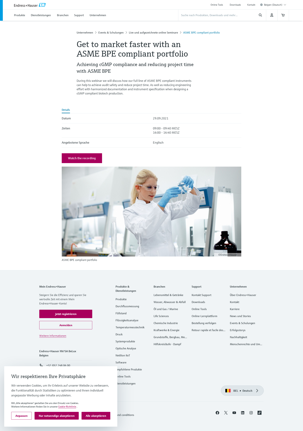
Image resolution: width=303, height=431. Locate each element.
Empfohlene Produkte (129, 369)
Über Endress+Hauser (243, 295)
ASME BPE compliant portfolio (201, 32)
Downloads (235, 4)
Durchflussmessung (127, 306)
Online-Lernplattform (204, 316)
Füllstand (121, 313)
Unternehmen (85, 32)
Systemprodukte (125, 341)
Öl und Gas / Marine (166, 309)
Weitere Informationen (52, 335)
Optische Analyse (126, 348)
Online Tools (217, 4)
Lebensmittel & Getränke (168, 295)
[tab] (66, 110)
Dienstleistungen (126, 383)
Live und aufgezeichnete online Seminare (153, 32)
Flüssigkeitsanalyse (127, 320)
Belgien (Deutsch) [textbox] (273, 4)
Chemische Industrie (166, 323)
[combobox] (275, 4)
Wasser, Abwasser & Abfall (170, 302)
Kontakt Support (201, 295)
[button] (65, 314)
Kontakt (251, 4)
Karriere (235, 309)
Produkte (121, 299)
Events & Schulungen (111, 32)
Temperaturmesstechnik (130, 327)
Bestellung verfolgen (204, 323)
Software (121, 362)
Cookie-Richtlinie (67, 406)
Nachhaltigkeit (238, 337)
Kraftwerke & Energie (166, 330)
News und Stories (240, 316)
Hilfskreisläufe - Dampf (167, 344)
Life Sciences (161, 316)
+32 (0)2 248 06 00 (58, 365)
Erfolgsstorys (237, 330)
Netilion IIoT (123, 355)
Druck (119, 334)
